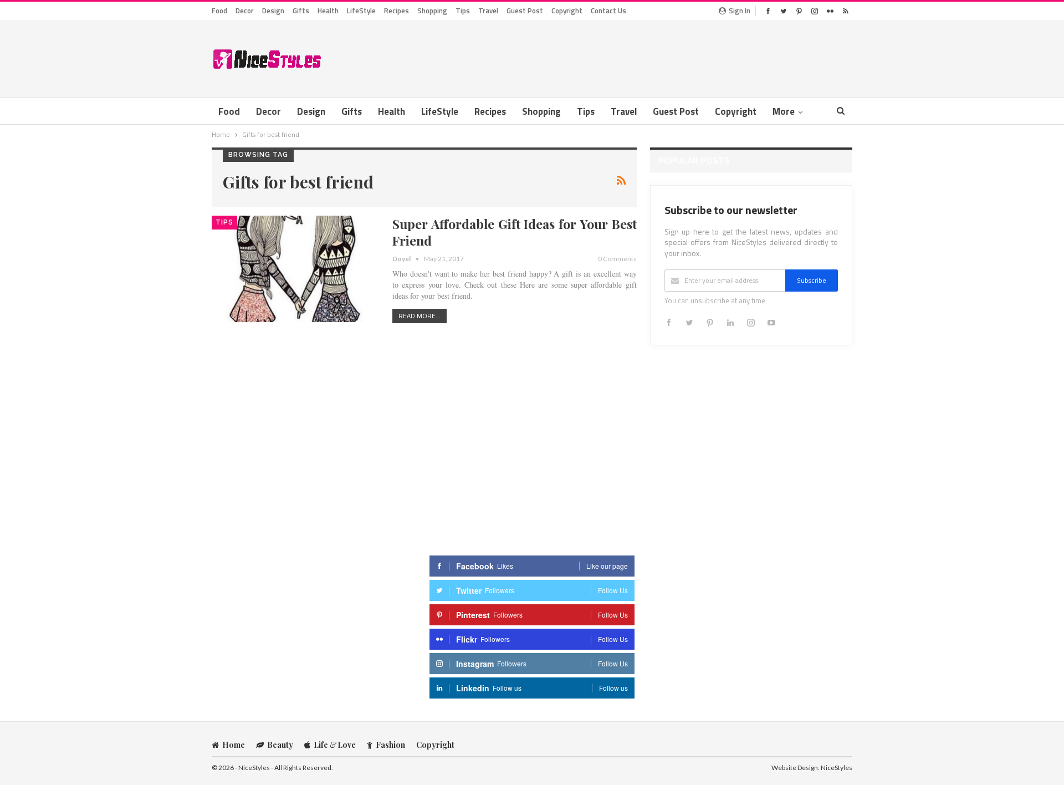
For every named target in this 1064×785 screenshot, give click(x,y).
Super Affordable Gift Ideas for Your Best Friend (514, 232)
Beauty (280, 745)
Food (219, 10)
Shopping (432, 10)
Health (328, 10)
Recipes (396, 10)
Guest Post (525, 10)
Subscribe (811, 280)
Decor (245, 10)
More (784, 111)
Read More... (419, 315)
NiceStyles (836, 767)
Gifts (301, 10)
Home (233, 745)
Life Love (335, 745)
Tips (463, 10)
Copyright (566, 10)
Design (273, 10)
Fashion (390, 745)
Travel (488, 10)
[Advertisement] (650, 57)
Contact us (608, 10)
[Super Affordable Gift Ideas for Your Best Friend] (295, 269)
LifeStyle (361, 10)
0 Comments (617, 258)
